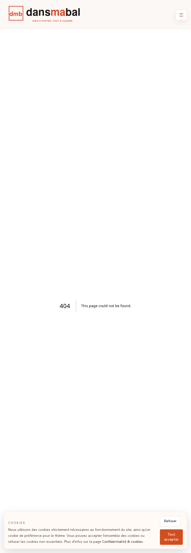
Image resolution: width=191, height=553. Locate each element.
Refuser (170, 521)
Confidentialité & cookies (122, 541)
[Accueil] (47, 16)
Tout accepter (171, 537)
